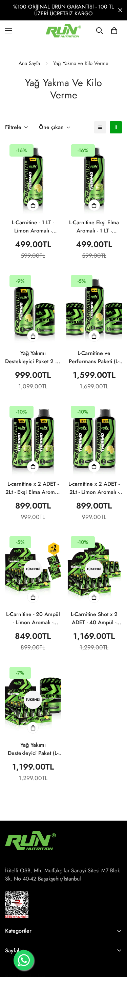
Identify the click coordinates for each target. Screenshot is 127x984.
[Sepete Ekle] (33, 205)
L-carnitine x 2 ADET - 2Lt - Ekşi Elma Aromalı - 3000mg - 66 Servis (32, 488)
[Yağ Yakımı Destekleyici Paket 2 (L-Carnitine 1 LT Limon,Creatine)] (33, 308)
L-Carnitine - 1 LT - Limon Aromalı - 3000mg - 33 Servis (33, 227)
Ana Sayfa (29, 63)
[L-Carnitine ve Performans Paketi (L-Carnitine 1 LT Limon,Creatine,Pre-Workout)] (94, 308)
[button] (114, 30)
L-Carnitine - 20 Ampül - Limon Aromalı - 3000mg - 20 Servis (33, 618)
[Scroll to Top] (115, 948)
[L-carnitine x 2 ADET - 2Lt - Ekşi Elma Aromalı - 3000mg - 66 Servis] (33, 438)
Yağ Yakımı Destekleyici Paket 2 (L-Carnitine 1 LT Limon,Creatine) (33, 357)
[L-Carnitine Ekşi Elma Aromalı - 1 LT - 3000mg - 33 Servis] (94, 177)
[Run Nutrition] (63, 30)
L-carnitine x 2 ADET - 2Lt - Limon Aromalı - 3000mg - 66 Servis (94, 488)
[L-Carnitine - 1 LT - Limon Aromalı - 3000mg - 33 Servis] (33, 177)
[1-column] (100, 127)
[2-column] (116, 127)
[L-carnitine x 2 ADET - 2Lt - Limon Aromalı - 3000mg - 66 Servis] (94, 438)
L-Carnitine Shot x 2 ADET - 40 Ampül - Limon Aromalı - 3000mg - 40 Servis (94, 618)
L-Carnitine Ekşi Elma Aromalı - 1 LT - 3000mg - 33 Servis (94, 227)
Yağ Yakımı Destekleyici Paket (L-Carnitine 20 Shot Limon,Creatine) (33, 749)
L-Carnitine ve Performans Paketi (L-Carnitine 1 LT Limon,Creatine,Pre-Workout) (94, 357)
